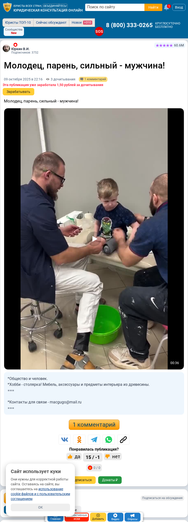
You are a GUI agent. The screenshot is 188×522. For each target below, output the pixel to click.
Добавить (98, 519)
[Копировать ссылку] (123, 439)
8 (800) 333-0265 (129, 25)
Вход (179, 7)
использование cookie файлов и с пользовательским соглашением (40, 494)
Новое (81, 22)
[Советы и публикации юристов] (7, 7)
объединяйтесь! (55, 6)
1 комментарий (94, 424)
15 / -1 (93, 457)
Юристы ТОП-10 (18, 22)
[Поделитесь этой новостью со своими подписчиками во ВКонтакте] (65, 439)
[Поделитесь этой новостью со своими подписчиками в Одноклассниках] (79, 439)
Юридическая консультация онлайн (48, 10)
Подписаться (81, 480)
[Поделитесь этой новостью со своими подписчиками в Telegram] (94, 439)
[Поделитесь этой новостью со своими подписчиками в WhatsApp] (109, 439)
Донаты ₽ (110, 480)
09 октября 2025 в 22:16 (23, 79)
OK (40, 507)
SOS (99, 31)
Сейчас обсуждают (51, 22)
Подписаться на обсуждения (162, 498)
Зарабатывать (18, 92)
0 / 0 (97, 468)
